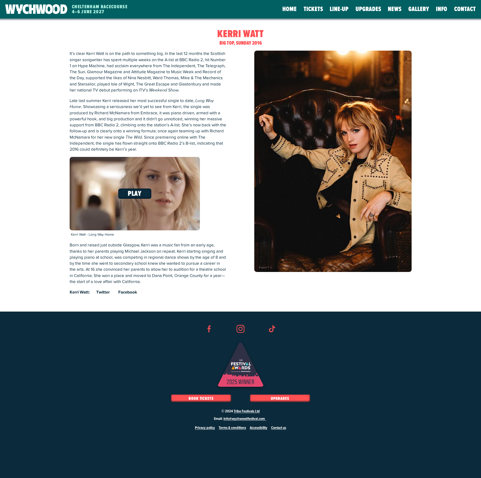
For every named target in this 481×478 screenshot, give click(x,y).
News (394, 9)
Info (441, 9)
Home (289, 9)
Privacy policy (205, 428)
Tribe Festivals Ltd (247, 411)
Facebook (127, 292)
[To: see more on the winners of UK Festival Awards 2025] (241, 364)
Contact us (278, 428)
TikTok (272, 337)
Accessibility (258, 428)
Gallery (418, 9)
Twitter (103, 292)
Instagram (240, 337)
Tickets (313, 9)
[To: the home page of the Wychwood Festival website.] (36, 9)
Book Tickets (201, 398)
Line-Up (339, 9)
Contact (465, 9)
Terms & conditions (232, 428)
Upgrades (368, 9)
